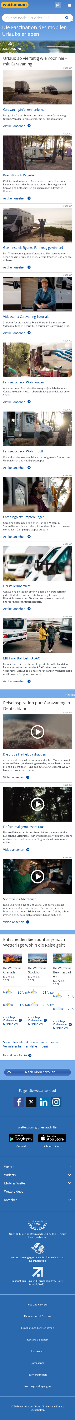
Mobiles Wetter (15, 1183)
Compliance (37, 1363)
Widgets (10, 1175)
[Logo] (37, 46)
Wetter (9, 1167)
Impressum (37, 1351)
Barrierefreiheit (38, 1374)
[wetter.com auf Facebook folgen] (19, 1102)
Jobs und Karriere (38, 1304)
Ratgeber (10, 1200)
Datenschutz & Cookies (37, 1316)
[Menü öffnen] (68, 4)
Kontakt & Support (37, 1339)
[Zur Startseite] (16, 4)
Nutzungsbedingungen (37, 1386)
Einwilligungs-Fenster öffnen (37, 1328)
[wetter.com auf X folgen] (31, 1103)
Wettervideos (13, 1191)
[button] (37, 1167)
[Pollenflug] (58, 5)
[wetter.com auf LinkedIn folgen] (44, 1102)
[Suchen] (66, 18)
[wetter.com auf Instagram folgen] (56, 1102)
